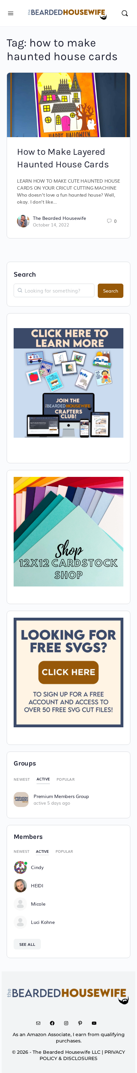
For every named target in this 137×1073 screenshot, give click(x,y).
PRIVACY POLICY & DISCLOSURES (82, 1055)
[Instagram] (68, 1023)
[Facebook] (55, 1023)
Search (25, 274)
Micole (38, 903)
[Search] (125, 13)
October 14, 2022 (51, 225)
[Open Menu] (11, 12)
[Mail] (41, 1023)
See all (27, 944)
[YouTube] (96, 1023)
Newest (22, 779)
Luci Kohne (43, 922)
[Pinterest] (82, 1023)
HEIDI (37, 885)
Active (43, 778)
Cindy (37, 867)
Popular (65, 779)
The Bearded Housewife (59, 218)
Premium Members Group (61, 796)
